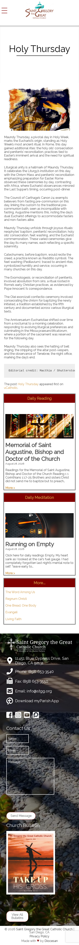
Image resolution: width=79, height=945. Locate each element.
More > (10, 488)
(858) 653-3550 (35, 681)
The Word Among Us (20, 592)
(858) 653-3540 (41, 671)
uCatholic (10, 388)
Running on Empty (29, 544)
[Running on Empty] (39, 536)
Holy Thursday (28, 384)
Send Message (21, 816)
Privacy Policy (39, 936)
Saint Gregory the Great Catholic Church (44, 929)
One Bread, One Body (20, 605)
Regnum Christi (16, 599)
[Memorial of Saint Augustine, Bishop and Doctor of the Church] (39, 437)
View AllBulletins (17, 916)
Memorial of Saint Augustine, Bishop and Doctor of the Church (34, 452)
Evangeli (11, 612)
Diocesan (51, 941)
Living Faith (13, 619)
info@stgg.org (39, 691)
